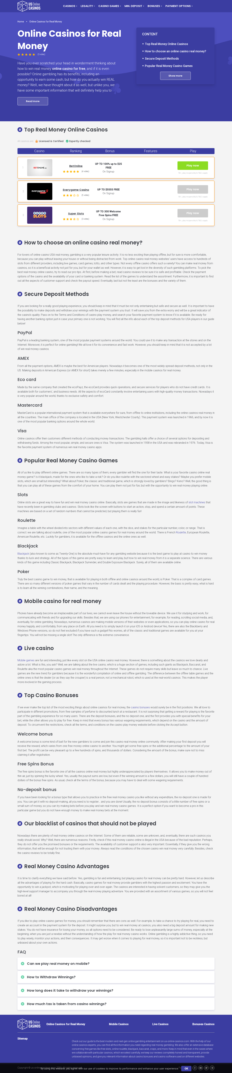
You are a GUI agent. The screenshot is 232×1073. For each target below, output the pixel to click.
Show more (175, 75)
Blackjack (23, 553)
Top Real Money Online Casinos (166, 44)
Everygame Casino (76, 190)
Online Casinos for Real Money (45, 21)
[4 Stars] (30, 54)
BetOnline (76, 166)
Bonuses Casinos (203, 1024)
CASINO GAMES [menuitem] (108, 6)
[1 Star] (18, 54)
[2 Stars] (22, 54)
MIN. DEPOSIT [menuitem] (133, 6)
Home (20, 21)
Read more (33, 101)
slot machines (197, 502)
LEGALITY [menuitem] (87, 6)
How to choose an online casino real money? (175, 51)
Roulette (181, 532)
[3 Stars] (26, 54)
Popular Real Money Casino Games (169, 66)
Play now (192, 165)
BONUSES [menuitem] (154, 6)
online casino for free (68, 69)
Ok (186, 1068)
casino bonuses (140, 707)
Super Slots (76, 214)
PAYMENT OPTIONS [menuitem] (178, 6)
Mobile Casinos (119, 1024)
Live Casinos (160, 1024)
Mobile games (25, 660)
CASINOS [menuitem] (69, 6)
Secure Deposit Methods (162, 58)
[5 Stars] (33, 54)
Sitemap (22, 1038)
